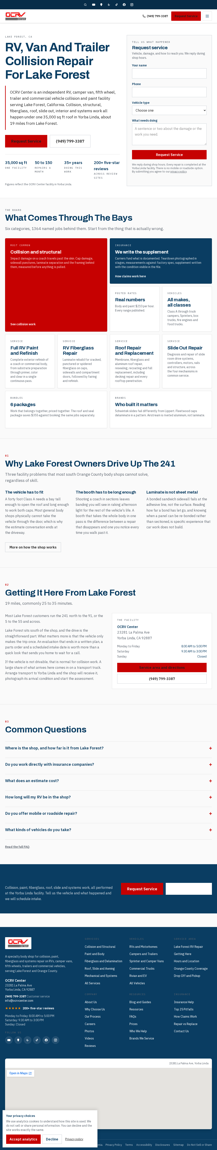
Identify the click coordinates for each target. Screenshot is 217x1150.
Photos (89, 1031)
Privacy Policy (114, 1144)
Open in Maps (18, 1063)
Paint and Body (94, 954)
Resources (136, 1009)
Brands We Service (141, 1038)
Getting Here (182, 954)
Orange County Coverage (191, 968)
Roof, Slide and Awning (100, 968)
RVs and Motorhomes (143, 947)
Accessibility (144, 1144)
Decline (52, 1139)
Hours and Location (186, 961)
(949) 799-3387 (157, 16)
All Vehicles (137, 983)
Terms (129, 1144)
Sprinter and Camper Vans (146, 961)
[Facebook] (124, 4)
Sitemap (178, 1144)
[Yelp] (109, 4)
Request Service (186, 16)
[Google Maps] (101, 4)
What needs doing (144, 120)
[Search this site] (85, 4)
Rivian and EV (138, 976)
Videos (89, 1038)
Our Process (93, 1016)
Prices (133, 1024)
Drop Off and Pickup (187, 976)
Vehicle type (140, 103)
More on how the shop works (33, 547)
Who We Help (138, 1031)
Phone (136, 84)
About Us (91, 1002)
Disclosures (162, 1144)
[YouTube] (93, 4)
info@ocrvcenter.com (19, 1001)
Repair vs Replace (186, 1024)
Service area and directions (162, 667)
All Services (92, 983)
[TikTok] (116, 4)
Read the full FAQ (17, 847)
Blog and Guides (140, 1002)
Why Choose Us (95, 1009)
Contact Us (181, 1031)
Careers (90, 1024)
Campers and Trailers (143, 954)
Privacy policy (74, 1139)
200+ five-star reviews (38, 1008)
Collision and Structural (100, 947)
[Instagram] (131, 4)
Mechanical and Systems (101, 976)
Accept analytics (23, 1139)
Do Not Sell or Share (199, 1144)
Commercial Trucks (141, 968)
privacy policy (178, 171)
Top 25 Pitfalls (183, 1009)
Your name (139, 65)
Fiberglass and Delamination (103, 961)
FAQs (132, 1016)
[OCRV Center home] (15, 16)
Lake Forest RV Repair (188, 947)
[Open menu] (207, 16)
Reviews (90, 1046)
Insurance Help (184, 1002)
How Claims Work (185, 1016)
